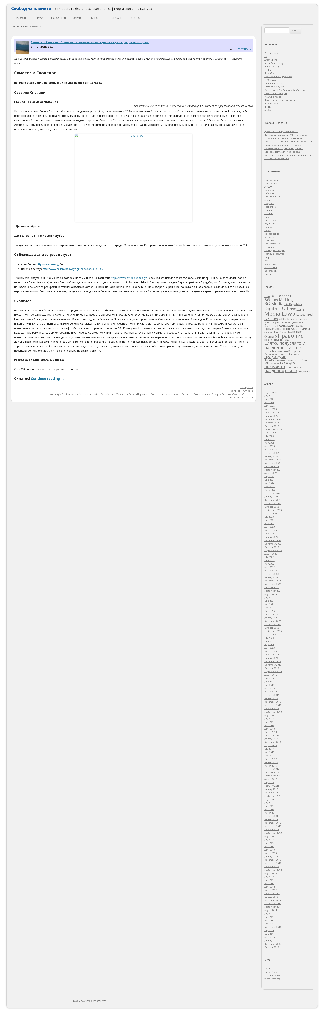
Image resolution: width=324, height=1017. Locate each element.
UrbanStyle (270, 73)
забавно (134, 18)
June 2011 (269, 916)
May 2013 (269, 846)
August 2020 (270, 634)
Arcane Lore (270, 59)
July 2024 (269, 476)
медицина (269, 223)
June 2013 (269, 843)
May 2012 (269, 883)
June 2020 (269, 641)
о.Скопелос (198, 394)
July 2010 (269, 930)
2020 (267, 296)
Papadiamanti (108, 394)
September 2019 (273, 671)
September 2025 (273, 429)
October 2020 (271, 627)
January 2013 (271, 856)
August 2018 (270, 715)
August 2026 (270, 392)
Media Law (278, 313)
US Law (271, 318)
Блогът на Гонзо (273, 83)
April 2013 (269, 849)
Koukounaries (75, 394)
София (267, 351)
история (268, 213)
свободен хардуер (274, 253)
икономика (270, 206)
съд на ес (304, 371)
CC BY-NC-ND (244, 49)
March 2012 (270, 890)
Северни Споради (221, 394)
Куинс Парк (295, 331)
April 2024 (269, 486)
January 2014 (271, 819)
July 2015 (269, 782)
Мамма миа (172, 394)
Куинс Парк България (275, 93)
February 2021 (272, 614)
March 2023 (270, 530)
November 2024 (272, 463)
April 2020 (269, 647)
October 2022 (271, 547)
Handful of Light (272, 66)
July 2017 (269, 748)
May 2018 (269, 725)
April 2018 (269, 728)
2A (265, 56)
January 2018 (271, 738)
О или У (270, 336)
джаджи (268, 186)
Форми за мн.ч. (272, 353)
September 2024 (273, 469)
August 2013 (270, 836)
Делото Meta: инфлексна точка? (281, 131)
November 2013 (272, 826)
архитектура (271, 183)
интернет (269, 210)
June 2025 (269, 439)
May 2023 (269, 523)
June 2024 (269, 479)
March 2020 (270, 651)
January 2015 (271, 789)
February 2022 (272, 573)
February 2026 (272, 412)
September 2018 (273, 711)
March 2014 (270, 812)
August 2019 (270, 674)
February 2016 (272, 769)
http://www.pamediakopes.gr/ (129, 278)
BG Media (274, 304)
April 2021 (269, 607)
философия (270, 267)
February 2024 (272, 493)
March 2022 (270, 570)
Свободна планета (31, 8)
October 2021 (271, 587)
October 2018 (271, 708)
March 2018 (270, 731)
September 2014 (273, 795)
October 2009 (271, 947)
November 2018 (272, 705)
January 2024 (271, 496)
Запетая (268, 331)
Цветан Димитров (290, 354)
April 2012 (269, 886)
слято (291, 370)
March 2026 (270, 409)
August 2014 (270, 799)
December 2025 (272, 419)
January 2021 (271, 617)
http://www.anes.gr (48, 264)
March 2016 (270, 765)
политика (269, 240)
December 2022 (272, 540)
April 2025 (269, 446)
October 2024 (271, 466)
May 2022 (269, 563)
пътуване (116, 18)
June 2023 (269, 520)
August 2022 (270, 553)
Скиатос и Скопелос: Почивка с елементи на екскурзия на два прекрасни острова (89, 42)
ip (303, 309)
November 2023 (272, 503)
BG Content (281, 295)
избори (275, 362)
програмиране (272, 243)
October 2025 (271, 426)
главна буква (300, 360)
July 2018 (269, 718)
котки (162, 394)
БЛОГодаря (270, 79)
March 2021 (270, 610)
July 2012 (269, 876)
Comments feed (272, 975)
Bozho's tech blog (273, 63)
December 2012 (272, 859)
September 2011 (273, 906)
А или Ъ (284, 319)
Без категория (298, 319)
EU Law (287, 308)
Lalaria (87, 394)
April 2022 (269, 567)
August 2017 (270, 745)
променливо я (293, 367)
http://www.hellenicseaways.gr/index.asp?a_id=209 (73, 269)
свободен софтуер (274, 250)
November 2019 (272, 664)
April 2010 (269, 937)
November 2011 (272, 903)
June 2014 (269, 806)
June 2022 (269, 560)
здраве (77, 18)
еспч (267, 363)
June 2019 (269, 681)
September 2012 (273, 869)
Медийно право (272, 96)
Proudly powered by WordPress (89, 1001)
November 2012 (272, 863)
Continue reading (47, 378)
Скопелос (247, 394)
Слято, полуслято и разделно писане (284, 345)
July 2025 (269, 436)
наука (39, 18)
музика (268, 227)
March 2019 (270, 691)
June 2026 (269, 399)
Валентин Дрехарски (293, 322)
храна (267, 274)
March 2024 (270, 489)
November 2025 (272, 422)
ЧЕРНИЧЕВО (271, 106)
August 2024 (270, 473)
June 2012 (269, 880)
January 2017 (271, 762)
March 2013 (270, 853)
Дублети (295, 329)
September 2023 (273, 510)
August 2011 (270, 910)
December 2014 (272, 792)
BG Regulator (293, 304)
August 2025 (270, 432)
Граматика (272, 329)
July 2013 (269, 839)
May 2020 (269, 644)
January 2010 (271, 940)
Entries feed (270, 971)
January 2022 (271, 577)
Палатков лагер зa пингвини (279, 100)
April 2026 (269, 405)
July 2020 (269, 637)
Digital (271, 308)
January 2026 (271, 415)
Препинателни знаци (277, 339)
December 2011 (272, 900)
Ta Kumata (122, 394)
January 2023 (271, 537)
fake (299, 309)
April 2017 (269, 755)
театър (268, 260)
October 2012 (271, 866)
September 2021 (273, 590)
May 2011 (269, 920)
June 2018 (269, 722)
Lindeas (268, 69)
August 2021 (270, 594)
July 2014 (269, 802)
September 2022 (273, 550)
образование (271, 233)
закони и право (272, 196)
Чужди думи (275, 356)
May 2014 (269, 809)
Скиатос (236, 394)
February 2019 (272, 695)
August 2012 (270, 873)
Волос (154, 394)
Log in (267, 968)
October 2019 (271, 668)
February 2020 (272, 654)
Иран (284, 331)
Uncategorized (303, 315)
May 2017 (269, 752)
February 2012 (272, 893)
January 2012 (271, 896)
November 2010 (272, 927)
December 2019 (272, 661)
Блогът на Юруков (274, 86)
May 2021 (269, 604)
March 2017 (270, 758)
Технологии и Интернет (286, 351)
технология (58, 18)
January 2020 (271, 658)
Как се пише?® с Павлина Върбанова (284, 90)
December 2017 (272, 742)
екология (269, 190)
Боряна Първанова (139, 394)
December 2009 (272, 944)
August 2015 (270, 779)
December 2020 (272, 621)
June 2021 (269, 600)
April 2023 (269, 526)
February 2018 (272, 735)
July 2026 (269, 395)
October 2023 (271, 506)
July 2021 (269, 597)
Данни (285, 329)
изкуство (22, 18)
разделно (274, 370)
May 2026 (269, 402)
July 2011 (269, 913)
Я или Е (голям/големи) (278, 360)
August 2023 (270, 513)
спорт (267, 257)
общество (95, 18)
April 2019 (269, 688)
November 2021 (272, 584)
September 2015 (273, 775)
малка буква (288, 363)
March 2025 (270, 449)
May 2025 (269, 442)
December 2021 (272, 580)
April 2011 (269, 923)
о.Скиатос (185, 394)
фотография (271, 270)
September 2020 (273, 631)
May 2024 (269, 483)
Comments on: (272, 53)
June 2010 (269, 933)
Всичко (270, 325)
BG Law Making (278, 299)
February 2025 (272, 452)
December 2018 (272, 701)
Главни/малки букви (290, 326)
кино (267, 216)
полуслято (274, 366)
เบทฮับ (267, 110)
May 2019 (269, 685)
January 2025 (271, 456)
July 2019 (269, 678)
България (272, 322)
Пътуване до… (272, 103)
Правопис (290, 335)
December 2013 (272, 822)
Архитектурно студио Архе (278, 76)
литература (270, 220)
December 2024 (272, 459)
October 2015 (271, 772)
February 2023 (272, 533)
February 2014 (272, 816)
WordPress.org (272, 978)
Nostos (96, 394)
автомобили (271, 179)
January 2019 (271, 698)
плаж (208, 394)
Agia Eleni (62, 394)
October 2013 (271, 829)
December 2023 (272, 500)
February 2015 (272, 785)
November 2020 (272, 624)
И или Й (277, 331)
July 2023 (269, 516)
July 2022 (269, 557)
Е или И (305, 329)
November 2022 (272, 543)
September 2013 (273, 832)
